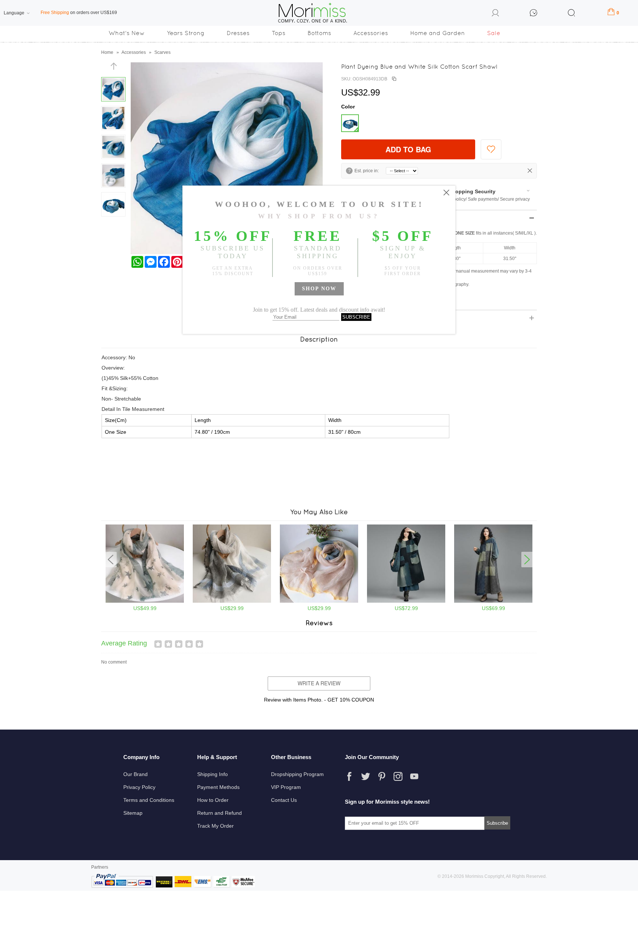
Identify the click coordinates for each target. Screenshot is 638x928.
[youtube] (414, 776)
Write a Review (319, 683)
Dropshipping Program (297, 774)
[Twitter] (365, 776)
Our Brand (135, 774)
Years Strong (186, 33)
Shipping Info (212, 774)
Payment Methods (218, 787)
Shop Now (319, 288)
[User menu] (495, 14)
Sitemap (133, 813)
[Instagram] (398, 776)
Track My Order (215, 826)
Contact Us (284, 800)
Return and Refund (219, 813)
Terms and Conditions (148, 800)
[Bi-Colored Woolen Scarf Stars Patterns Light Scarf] (145, 601)
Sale (493, 33)
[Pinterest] (381, 776)
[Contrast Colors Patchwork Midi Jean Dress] (406, 601)
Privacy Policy (139, 787)
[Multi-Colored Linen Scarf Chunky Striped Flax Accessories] (232, 601)
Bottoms (319, 33)
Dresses (238, 33)
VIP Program (286, 787)
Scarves (162, 52)
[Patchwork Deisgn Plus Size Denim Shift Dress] (493, 601)
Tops (278, 33)
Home (107, 52)
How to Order (213, 800)
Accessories (370, 33)
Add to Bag (408, 149)
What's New (127, 33)
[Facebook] (349, 776)
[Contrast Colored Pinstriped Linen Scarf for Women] (319, 601)
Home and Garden (437, 33)
